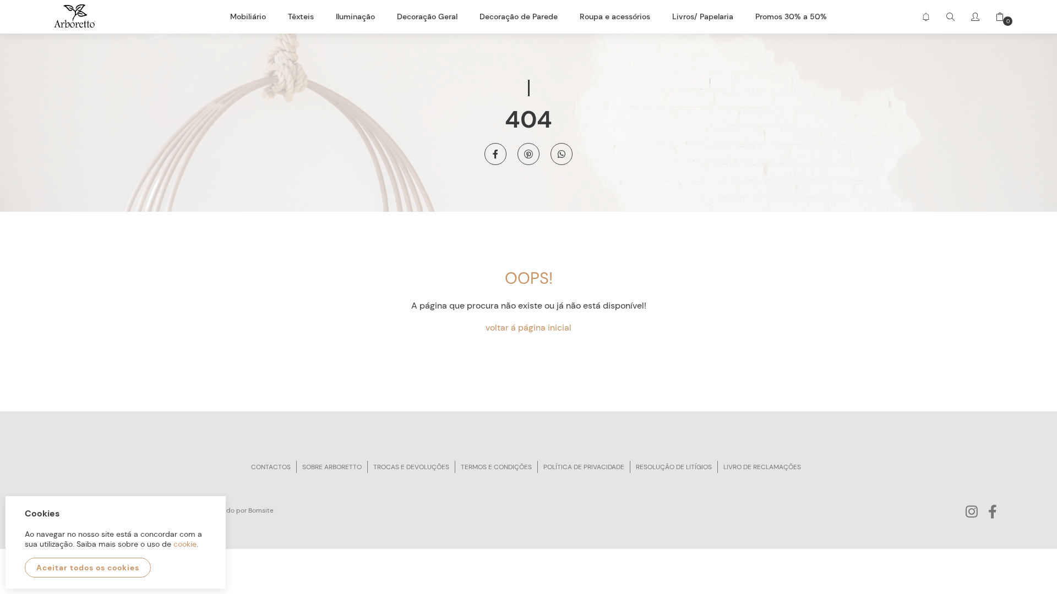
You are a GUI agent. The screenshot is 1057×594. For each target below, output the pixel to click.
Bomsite (261, 510)
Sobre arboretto (332, 467)
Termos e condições (496, 467)
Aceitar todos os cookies (87, 568)
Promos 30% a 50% (791, 16)
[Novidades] (925, 17)
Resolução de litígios (674, 467)
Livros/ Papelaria (702, 16)
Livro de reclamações (762, 467)
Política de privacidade (583, 467)
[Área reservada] (975, 17)
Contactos (271, 467)
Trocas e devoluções (411, 467)
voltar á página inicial (528, 327)
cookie (185, 544)
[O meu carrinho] (996, 17)
